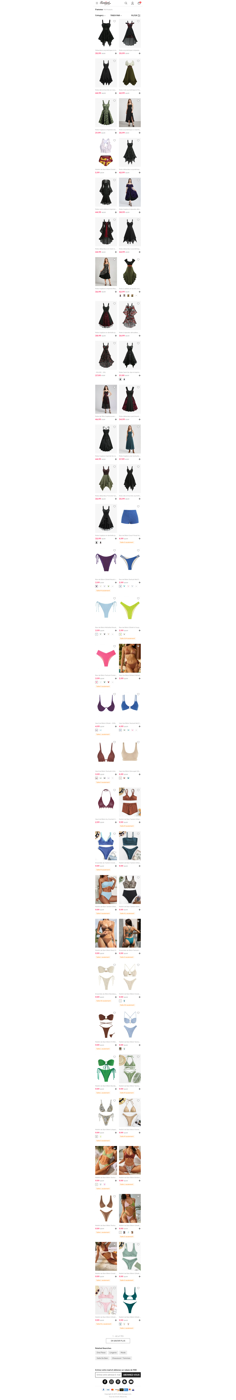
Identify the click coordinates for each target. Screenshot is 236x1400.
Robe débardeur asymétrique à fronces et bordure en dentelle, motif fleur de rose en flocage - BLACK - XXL (130, 169)
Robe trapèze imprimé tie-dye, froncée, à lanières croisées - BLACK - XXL (106, 456)
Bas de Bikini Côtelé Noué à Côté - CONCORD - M (106, 579)
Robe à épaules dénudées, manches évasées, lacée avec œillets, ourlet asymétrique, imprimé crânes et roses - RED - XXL (130, 332)
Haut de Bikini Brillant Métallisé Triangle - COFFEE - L (130, 675)
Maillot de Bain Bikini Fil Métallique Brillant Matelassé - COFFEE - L (106, 1042)
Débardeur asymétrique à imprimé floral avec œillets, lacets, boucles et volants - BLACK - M (106, 50)
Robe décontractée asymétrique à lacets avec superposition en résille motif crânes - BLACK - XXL (130, 496)
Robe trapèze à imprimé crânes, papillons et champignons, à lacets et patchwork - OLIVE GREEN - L (106, 130)
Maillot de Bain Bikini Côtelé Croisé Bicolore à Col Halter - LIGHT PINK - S (130, 1225)
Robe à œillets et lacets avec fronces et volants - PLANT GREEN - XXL (130, 289)
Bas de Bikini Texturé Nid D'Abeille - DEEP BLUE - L (130, 579)
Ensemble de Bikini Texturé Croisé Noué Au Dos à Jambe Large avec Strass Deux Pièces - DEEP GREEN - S (130, 950)
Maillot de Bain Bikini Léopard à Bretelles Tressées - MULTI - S (106, 1129)
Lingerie (113, 1352)
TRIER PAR (115, 15)
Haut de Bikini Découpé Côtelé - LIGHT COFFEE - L (130, 771)
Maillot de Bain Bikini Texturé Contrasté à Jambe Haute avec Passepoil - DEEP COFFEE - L (106, 1225)
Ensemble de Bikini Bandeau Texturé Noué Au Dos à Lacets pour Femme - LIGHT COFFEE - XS (106, 994)
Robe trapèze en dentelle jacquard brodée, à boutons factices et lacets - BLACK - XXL (106, 332)
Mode (123, 1352)
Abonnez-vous (131, 1374)
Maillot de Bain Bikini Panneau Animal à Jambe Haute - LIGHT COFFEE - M (130, 1129)
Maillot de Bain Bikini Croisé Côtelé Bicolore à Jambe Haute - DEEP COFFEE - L (106, 1273)
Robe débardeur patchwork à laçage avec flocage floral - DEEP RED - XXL (130, 416)
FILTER (134, 15)
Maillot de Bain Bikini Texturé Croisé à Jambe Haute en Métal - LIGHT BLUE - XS (130, 1042)
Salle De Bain (102, 1358)
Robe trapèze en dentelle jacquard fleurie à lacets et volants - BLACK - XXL (106, 535)
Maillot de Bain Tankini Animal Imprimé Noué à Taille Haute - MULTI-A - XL (130, 906)
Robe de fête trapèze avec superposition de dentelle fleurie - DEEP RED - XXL (106, 416)
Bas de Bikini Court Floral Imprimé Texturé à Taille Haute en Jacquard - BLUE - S (130, 535)
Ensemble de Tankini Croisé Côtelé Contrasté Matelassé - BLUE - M (106, 863)
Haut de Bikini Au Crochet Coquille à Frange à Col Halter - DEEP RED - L (106, 819)
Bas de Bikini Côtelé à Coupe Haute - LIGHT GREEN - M (130, 627)
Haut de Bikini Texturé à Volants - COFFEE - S (106, 771)
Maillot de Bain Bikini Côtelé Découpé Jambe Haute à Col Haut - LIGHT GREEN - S (130, 1273)
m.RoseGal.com (107, 3)
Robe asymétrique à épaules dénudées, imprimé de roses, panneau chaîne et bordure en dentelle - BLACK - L (130, 50)
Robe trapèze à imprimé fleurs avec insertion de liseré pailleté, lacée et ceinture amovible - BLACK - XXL (106, 289)
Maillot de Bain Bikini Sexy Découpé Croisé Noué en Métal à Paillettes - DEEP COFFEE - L (106, 950)
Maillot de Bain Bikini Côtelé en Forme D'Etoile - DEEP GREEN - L (130, 1317)
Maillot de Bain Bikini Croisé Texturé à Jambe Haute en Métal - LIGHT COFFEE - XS (130, 994)
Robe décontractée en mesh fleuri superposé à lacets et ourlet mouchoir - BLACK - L (106, 90)
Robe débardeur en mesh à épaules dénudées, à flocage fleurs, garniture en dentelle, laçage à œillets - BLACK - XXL (106, 249)
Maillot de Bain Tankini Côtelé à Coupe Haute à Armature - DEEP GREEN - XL (130, 863)
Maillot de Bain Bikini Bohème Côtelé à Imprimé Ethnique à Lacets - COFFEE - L (130, 1177)
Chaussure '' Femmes (121, 1358)
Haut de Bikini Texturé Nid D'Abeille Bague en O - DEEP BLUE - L (130, 723)
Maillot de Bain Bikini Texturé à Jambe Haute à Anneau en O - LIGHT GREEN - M (130, 1086)
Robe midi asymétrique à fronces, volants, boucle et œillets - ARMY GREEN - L (130, 90)
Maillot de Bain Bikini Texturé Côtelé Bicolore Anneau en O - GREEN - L (106, 1177)
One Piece (101, 1352)
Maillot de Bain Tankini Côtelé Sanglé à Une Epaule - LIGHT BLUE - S (106, 906)
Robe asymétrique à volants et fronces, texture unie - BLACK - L (130, 130)
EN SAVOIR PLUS (118, 1341)
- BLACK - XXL (100, 372)
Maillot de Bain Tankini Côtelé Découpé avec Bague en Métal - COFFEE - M (130, 819)
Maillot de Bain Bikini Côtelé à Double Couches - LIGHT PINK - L (106, 1317)
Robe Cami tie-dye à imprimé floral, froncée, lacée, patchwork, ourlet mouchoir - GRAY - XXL (130, 372)
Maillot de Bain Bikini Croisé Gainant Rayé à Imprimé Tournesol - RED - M (106, 169)
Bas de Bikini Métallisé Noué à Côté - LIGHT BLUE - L (106, 627)
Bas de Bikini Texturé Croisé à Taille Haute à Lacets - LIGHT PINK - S (106, 675)
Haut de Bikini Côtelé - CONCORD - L (106, 723)
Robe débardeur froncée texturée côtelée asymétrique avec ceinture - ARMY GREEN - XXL (106, 496)
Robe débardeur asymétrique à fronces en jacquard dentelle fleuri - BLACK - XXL (130, 249)
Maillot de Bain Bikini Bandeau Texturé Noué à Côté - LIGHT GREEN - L (106, 1086)
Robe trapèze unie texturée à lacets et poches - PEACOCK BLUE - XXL (130, 456)
